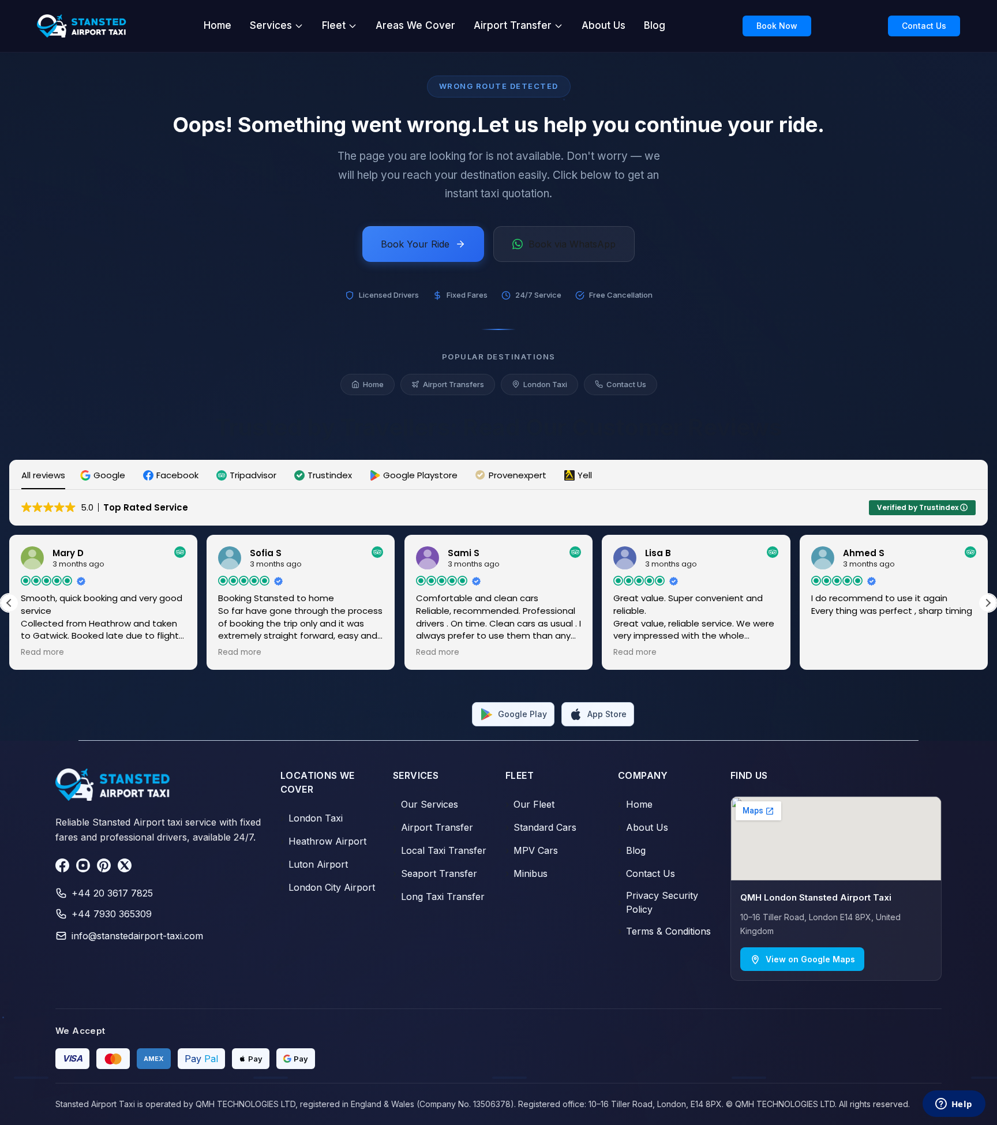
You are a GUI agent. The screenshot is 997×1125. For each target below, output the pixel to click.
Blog (654, 25)
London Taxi (545, 384)
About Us (603, 25)
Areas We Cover (415, 25)
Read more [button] (42, 652)
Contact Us (924, 26)
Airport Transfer (513, 25)
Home (217, 25)
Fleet (334, 25)
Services (271, 25)
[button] (104, 475)
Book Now (776, 26)
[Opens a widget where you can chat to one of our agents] (953, 1104)
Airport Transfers (453, 384)
